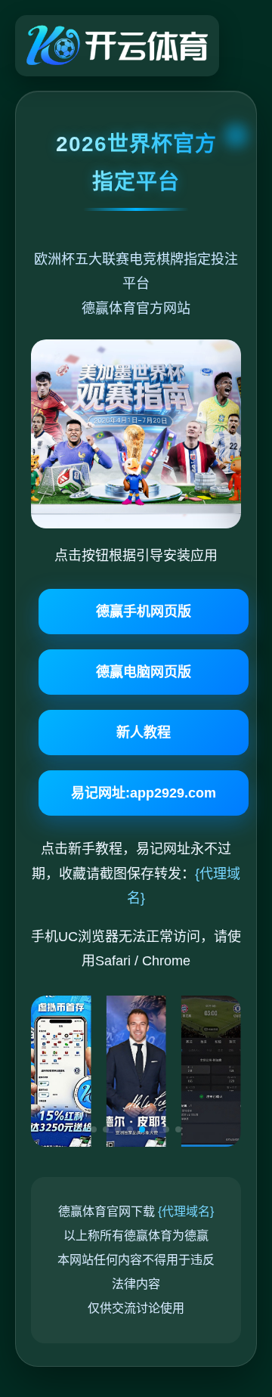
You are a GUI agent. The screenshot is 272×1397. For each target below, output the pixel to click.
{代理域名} (186, 1211)
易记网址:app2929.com (143, 793)
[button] (94, 1129)
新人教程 (143, 732)
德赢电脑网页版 (143, 672)
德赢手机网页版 (143, 611)
